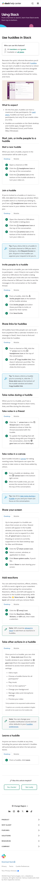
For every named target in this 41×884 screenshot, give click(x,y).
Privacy (4, 866)
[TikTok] (31, 812)
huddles (33, 63)
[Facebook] (18, 812)
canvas (23, 459)
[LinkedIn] (9, 812)
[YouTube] (27, 812)
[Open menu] (38, 3)
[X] (23, 812)
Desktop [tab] (7, 159)
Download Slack (7, 862)
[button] (11, 787)
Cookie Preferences (22, 866)
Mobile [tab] (16, 159)
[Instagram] (14, 812)
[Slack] (19, 857)
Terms (11, 866)
